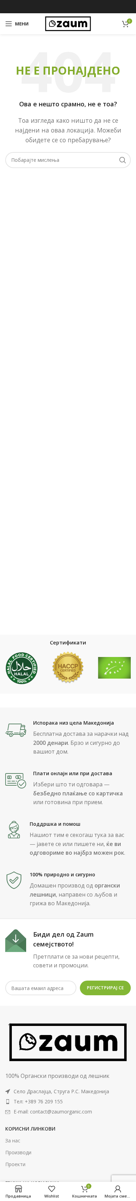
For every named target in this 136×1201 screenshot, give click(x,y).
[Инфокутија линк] (68, 738)
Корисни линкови (30, 1128)
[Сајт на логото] (68, 23)
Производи (18, 1152)
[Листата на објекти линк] (68, 1101)
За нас (12, 1140)
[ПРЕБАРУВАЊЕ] (123, 160)
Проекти (15, 1164)
